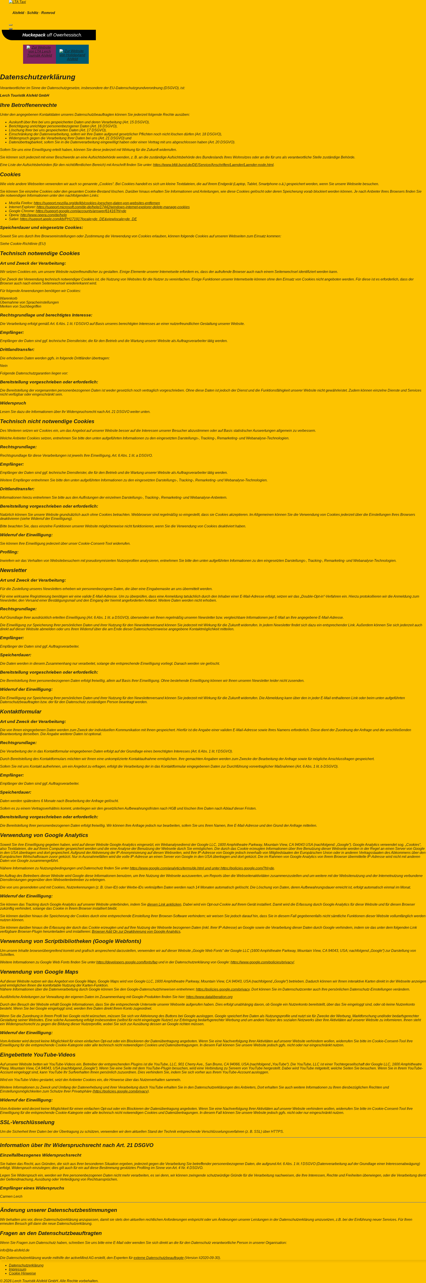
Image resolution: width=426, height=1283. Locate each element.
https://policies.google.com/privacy (223, 989)
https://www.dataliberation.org (209, 997)
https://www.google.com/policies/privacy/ (262, 962)
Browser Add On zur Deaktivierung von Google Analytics (136, 931)
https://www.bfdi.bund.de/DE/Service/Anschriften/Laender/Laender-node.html (213, 165)
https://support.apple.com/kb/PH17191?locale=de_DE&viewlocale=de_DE (78, 219)
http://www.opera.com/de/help (43, 215)
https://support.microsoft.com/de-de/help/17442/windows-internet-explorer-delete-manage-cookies (113, 207)
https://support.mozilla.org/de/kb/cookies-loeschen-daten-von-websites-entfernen (97, 203)
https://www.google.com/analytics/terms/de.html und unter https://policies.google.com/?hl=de (202, 868)
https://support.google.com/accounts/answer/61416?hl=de (81, 211)
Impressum (17, 1269)
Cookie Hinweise (22, 1273)
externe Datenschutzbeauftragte (159, 1258)
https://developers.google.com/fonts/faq (127, 962)
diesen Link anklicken (164, 904)
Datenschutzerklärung (26, 1265)
